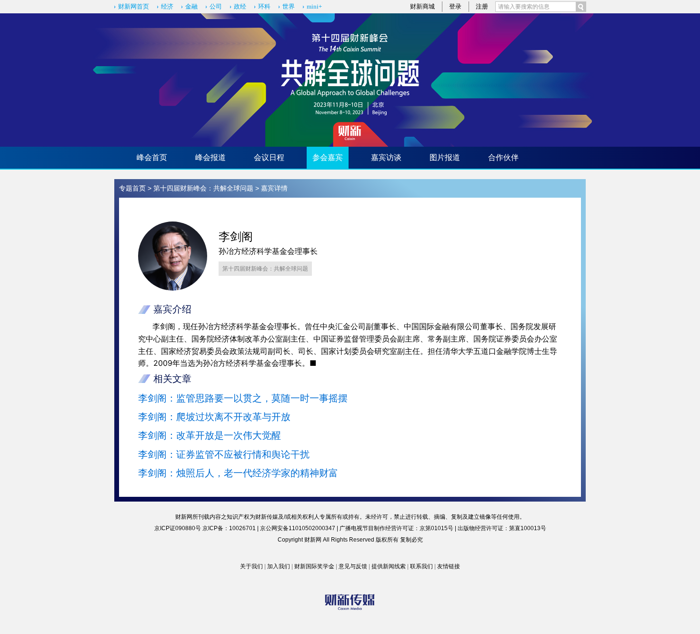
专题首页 (132, 188)
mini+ (314, 6)
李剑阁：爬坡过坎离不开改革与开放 (214, 417)
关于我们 (251, 566)
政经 (240, 6)
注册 (482, 6)
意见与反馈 (353, 566)
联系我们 (421, 566)
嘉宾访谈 (386, 157)
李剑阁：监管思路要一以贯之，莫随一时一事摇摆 (243, 398)
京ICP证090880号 (177, 528)
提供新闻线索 (388, 566)
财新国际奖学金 (314, 566)
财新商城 (422, 6)
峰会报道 (210, 157)
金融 (191, 6)
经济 (167, 6)
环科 (264, 6)
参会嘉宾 (327, 157)
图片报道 (445, 157)
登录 (455, 6)
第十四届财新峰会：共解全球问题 (203, 188)
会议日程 (269, 157)
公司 (216, 6)
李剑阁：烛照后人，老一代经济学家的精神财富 (238, 473)
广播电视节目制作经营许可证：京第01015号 (396, 528)
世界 (288, 6)
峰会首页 (152, 157)
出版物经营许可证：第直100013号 (502, 528)
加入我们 (278, 566)
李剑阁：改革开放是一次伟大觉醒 (209, 435)
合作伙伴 (503, 157)
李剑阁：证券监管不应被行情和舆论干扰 (224, 454)
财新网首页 (133, 6)
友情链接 (448, 566)
